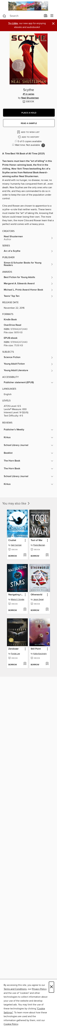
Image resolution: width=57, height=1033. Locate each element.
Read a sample (29, 123)
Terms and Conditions (15, 989)
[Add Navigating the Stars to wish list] (25, 610)
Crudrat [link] (12, 540)
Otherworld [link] (36, 594)
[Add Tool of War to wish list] (47, 555)
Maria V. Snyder (17, 599)
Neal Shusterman (30, 98)
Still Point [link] (36, 649)
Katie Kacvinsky (40, 653)
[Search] (4, 15)
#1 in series (28, 94)
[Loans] (45, 16)
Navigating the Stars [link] (16, 594)
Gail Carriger (16, 545)
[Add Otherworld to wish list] (47, 610)
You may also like (14, 504)
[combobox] (22, 16)
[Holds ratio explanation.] (43, 145)
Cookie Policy (11, 1024)
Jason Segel (38, 599)
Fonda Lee (15, 653)
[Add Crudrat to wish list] (25, 555)
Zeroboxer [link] (13, 649)
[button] (29, 113)
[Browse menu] (52, 16)
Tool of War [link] (36, 540)
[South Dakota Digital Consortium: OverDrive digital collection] (28, 6)
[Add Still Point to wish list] (47, 664)
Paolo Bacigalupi (40, 545)
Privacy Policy (39, 989)
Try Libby (13, 23)
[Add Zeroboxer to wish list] (25, 664)
